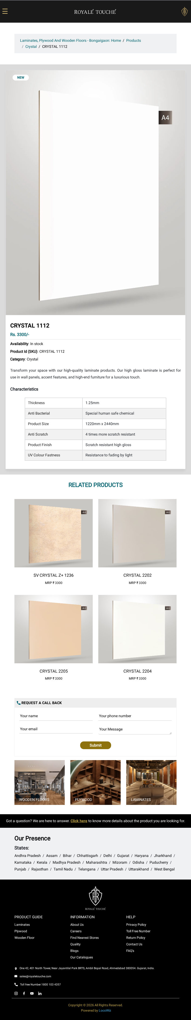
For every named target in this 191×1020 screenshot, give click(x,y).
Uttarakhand (139, 869)
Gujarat (123, 855)
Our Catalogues (81, 957)
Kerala (42, 862)
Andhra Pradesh (27, 855)
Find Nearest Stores (84, 938)
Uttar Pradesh (112, 869)
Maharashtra (96, 862)
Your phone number (115, 716)
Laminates (141, 799)
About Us (77, 924)
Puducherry (159, 862)
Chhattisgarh (87, 855)
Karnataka (22, 862)
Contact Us (134, 944)
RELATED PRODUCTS (95, 485)
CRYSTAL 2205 (54, 671)
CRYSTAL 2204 (137, 671)
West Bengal (164, 869)
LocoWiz (105, 1010)
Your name (29, 716)
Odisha (138, 862)
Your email (29, 729)
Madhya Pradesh (67, 862)
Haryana (142, 855)
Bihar (67, 855)
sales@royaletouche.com (35, 976)
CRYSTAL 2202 (137, 575)
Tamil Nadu (63, 869)
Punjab (20, 869)
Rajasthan (39, 869)
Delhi (107, 855)
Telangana (87, 869)
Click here (79, 821)
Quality (75, 944)
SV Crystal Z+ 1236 (54, 575)
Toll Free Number (138, 931)
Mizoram (120, 862)
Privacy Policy (136, 924)
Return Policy (135, 938)
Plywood (83, 799)
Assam (52, 855)
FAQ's (130, 951)
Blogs (74, 951)
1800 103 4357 (51, 984)
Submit (96, 745)
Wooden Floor (24, 938)
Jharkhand (163, 855)
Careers (76, 931)
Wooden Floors (34, 799)
